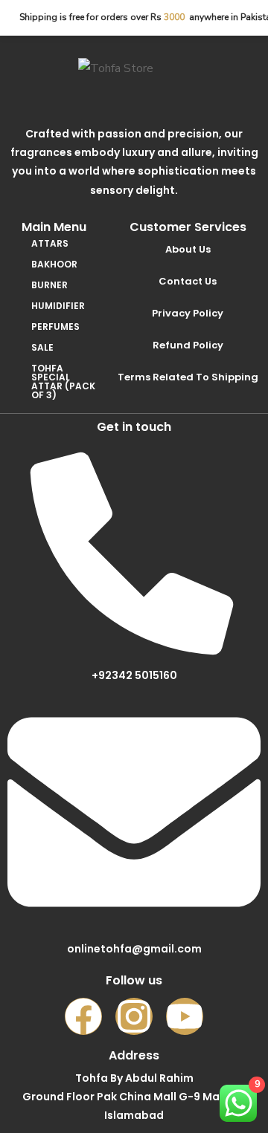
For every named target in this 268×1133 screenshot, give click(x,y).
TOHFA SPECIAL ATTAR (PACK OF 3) (63, 381)
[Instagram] (134, 1016)
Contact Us (188, 281)
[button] (65, 243)
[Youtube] (184, 1016)
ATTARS (49, 243)
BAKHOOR (54, 264)
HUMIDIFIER (58, 305)
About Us (188, 249)
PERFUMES (55, 326)
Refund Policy (188, 345)
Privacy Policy (187, 313)
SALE (42, 347)
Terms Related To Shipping (188, 377)
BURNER (49, 285)
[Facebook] (83, 1016)
